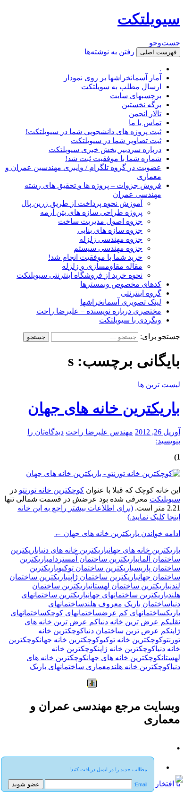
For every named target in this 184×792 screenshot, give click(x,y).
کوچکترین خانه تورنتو (51, 490)
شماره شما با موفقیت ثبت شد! (113, 158)
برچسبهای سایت (135, 96)
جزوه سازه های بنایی (109, 230)
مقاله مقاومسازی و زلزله (102, 266)
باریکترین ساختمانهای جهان (128, 595)
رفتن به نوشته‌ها (109, 52)
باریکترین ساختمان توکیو (96, 568)
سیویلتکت (148, 18)
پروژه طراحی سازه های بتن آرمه (91, 212)
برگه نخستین (141, 105)
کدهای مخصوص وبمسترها (120, 284)
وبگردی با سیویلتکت (130, 320)
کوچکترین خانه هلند (140, 667)
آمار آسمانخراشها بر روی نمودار (112, 78)
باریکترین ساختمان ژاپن (103, 577)
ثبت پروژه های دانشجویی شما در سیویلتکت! (93, 132)
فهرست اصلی (158, 52)
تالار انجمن (145, 114)
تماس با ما (145, 123)
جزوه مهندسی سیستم (108, 248)
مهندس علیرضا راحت (99, 432)
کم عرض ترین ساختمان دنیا (127, 631)
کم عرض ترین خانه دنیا (134, 622)
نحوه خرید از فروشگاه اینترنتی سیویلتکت (79, 275)
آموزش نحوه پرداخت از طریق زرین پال (81, 203)
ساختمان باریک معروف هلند (127, 604)
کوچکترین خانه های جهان (124, 658)
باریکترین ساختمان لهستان (130, 586)
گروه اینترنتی (141, 293)
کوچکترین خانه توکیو (131, 640)
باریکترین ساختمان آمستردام (93, 559)
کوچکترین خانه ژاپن (126, 649)
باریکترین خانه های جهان (104, 408)
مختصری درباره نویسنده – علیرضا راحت (98, 311)
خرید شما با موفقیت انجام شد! (95, 257)
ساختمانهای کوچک (74, 613)
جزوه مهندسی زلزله (110, 239)
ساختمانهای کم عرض (133, 613)
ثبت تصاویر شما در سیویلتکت (116, 140)
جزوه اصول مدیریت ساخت (100, 221)
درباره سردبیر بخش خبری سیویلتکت (105, 149)
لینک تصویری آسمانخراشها (120, 302)
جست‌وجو (164, 43)
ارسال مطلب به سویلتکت (121, 87)
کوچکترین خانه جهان (70, 640)
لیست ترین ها (159, 385)
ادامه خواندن (117, 533)
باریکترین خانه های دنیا (74, 550)
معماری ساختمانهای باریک (70, 667)
